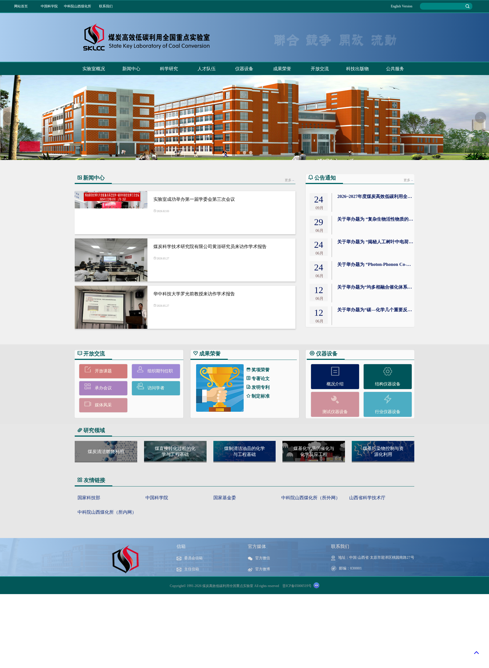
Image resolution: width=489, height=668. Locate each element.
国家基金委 (224, 497)
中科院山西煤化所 (77, 6)
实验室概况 (93, 68)
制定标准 (260, 396)
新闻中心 (131, 68)
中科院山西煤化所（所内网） (107, 512)
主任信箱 (191, 569)
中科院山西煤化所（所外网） (310, 497)
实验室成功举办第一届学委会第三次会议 (194, 199)
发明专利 (260, 387)
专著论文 (260, 378)
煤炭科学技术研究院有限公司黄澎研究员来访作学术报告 (210, 246)
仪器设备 (244, 68)
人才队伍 (207, 68)
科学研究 (169, 68)
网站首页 (21, 6)
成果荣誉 (282, 68)
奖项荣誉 (260, 369)
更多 (289, 180)
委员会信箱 (193, 558)
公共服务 (395, 68)
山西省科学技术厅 (367, 497)
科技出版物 (357, 68)
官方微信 (262, 558)
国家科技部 (89, 497)
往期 (178, 152)
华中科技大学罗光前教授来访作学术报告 (194, 293)
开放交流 (320, 68)
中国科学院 (49, 6)
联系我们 (106, 6)
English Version (401, 6)
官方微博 (262, 569)
